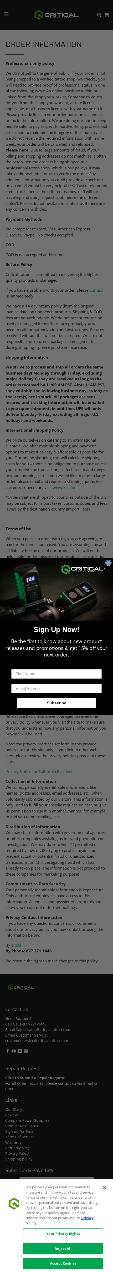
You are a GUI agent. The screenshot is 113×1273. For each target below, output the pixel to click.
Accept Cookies (63, 1263)
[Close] (104, 1188)
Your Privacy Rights (63, 1233)
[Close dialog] (108, 562)
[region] (56, 1226)
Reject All (63, 1248)
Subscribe (56, 703)
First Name (21, 665)
